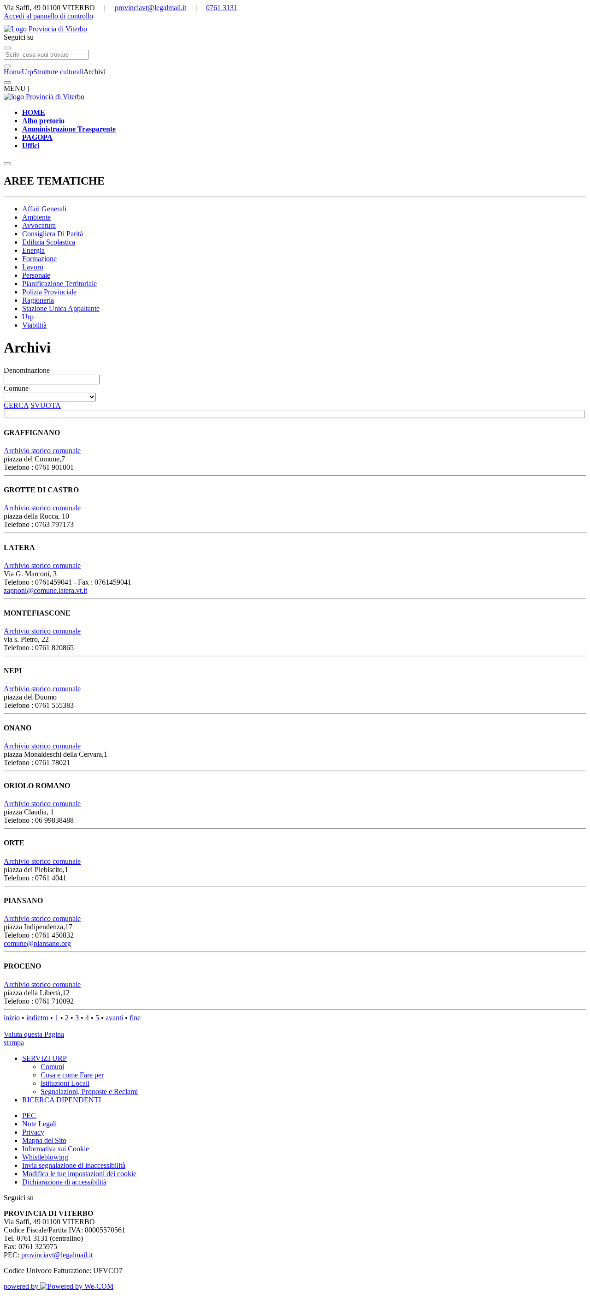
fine (135, 1018)
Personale (36, 275)
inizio (12, 1018)
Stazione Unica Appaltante (61, 308)
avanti (114, 1018)
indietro (37, 1018)
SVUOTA (45, 405)
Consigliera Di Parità (52, 234)
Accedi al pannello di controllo (48, 16)
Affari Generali (44, 209)
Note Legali (39, 1124)
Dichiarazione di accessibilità (64, 1182)
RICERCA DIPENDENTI (61, 1100)
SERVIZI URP (44, 1058)
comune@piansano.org (37, 943)
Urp (27, 72)
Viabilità (34, 325)
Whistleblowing (45, 1157)
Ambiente (36, 217)
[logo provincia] (295, 29)
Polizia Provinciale (49, 292)
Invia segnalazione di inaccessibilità (73, 1165)
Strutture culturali (58, 72)
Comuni (52, 1067)
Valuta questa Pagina (34, 1034)
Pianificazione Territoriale (59, 283)
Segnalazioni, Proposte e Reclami (89, 1091)
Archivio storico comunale (42, 451)
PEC (29, 1115)
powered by (22, 1286)
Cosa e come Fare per (72, 1075)
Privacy (33, 1132)
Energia (33, 250)
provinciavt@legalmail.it (150, 8)
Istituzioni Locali (65, 1083)
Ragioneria (38, 300)
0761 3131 (221, 8)
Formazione (39, 259)
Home (13, 72)
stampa (14, 1043)
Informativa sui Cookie (55, 1149)
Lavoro (32, 267)
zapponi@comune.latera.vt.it (45, 590)
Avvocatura (39, 225)
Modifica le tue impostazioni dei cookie (79, 1174)
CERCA (16, 405)
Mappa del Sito (44, 1140)
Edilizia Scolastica (48, 242)
